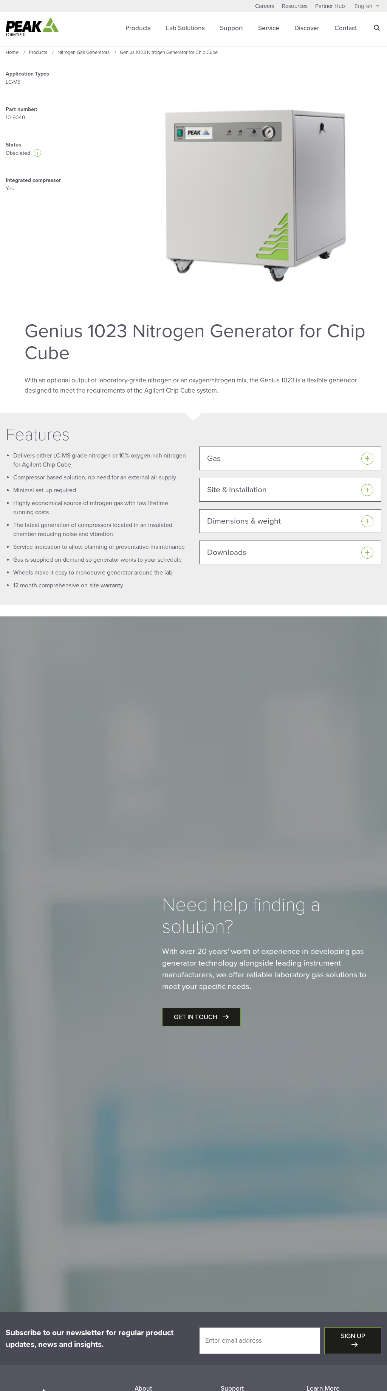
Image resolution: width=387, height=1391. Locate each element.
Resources (295, 6)
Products (138, 28)
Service (268, 28)
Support (231, 28)
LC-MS (13, 82)
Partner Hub (330, 6)
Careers (264, 6)
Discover (306, 28)
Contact (345, 28)
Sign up (353, 1336)
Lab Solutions (185, 28)
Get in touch (196, 1017)
